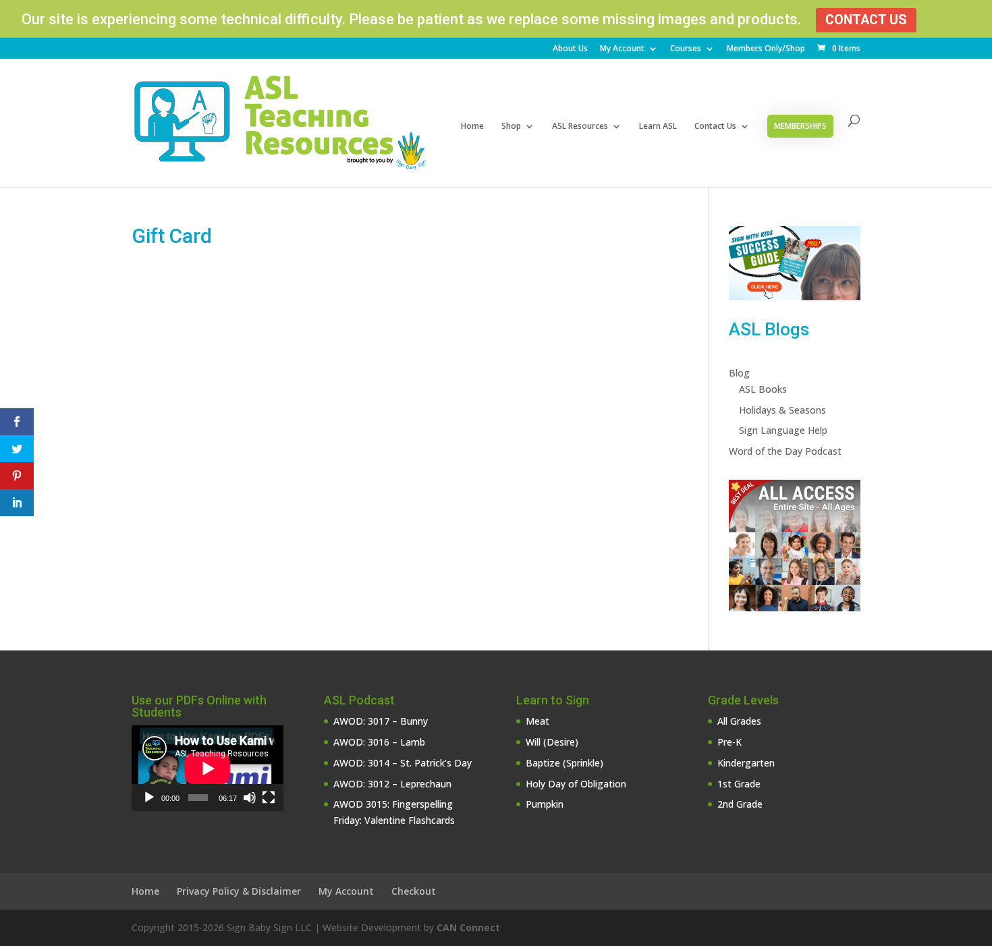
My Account (622, 49)
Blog (739, 372)
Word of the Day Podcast (785, 451)
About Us (570, 49)
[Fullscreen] (268, 797)
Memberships (800, 126)
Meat (537, 721)
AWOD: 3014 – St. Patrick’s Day (402, 762)
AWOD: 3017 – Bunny (380, 721)
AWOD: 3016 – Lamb (379, 741)
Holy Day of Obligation (576, 783)
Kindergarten (746, 762)
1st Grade (739, 783)
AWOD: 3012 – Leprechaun (392, 783)
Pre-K (729, 741)
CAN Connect (468, 927)
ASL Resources (580, 126)
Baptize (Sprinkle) (564, 762)
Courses (685, 49)
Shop (511, 126)
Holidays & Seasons (782, 410)
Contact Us (866, 20)
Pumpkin (544, 804)
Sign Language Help (783, 430)
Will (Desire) (552, 741)
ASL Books (763, 389)
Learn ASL (658, 126)
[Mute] (249, 797)
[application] (207, 768)
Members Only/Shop (766, 49)
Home (472, 126)
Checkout (413, 891)
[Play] (149, 797)
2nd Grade (740, 804)
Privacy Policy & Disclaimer (239, 891)
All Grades (739, 721)
